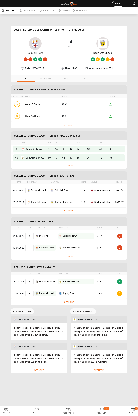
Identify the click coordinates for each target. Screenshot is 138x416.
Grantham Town (47, 281)
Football (11, 10)
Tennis (66, 10)
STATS (66, 78)
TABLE (86, 78)
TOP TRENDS (45, 78)
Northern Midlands (102, 190)
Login (118, 4)
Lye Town (44, 236)
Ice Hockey (49, 10)
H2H (106, 78)
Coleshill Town (35, 53)
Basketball (30, 10)
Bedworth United (102, 53)
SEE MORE (69, 125)
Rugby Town (69, 293)
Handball (82, 10)
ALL (26, 78)
